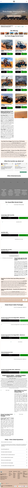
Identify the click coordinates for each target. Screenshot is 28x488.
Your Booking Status (14, 474)
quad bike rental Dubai (15, 291)
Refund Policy (14, 477)
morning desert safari (5, 418)
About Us (10, 473)
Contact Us (10, 474)
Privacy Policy (14, 475)
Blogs (10, 475)
